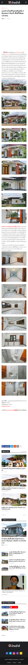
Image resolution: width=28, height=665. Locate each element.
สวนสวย (14, 662)
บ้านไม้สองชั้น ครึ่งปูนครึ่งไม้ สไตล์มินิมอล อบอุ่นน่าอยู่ (14, 469)
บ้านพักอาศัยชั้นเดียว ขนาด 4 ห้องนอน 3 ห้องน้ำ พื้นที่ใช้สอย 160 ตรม (17, 567)
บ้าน (7, 8)
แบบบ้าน (8, 54)
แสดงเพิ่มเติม (23, 451)
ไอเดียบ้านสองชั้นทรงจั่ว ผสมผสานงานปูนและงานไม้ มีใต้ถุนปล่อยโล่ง (13, 488)
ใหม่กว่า (4, 515)
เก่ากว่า (24, 515)
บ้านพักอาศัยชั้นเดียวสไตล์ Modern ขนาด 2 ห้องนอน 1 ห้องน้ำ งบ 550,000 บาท (14, 541)
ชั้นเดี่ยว (8, 406)
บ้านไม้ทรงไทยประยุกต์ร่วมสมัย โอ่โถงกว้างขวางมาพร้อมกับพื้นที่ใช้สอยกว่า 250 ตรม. (17, 628)
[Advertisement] (14, 35)
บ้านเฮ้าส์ (21, 659)
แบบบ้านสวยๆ (18, 52)
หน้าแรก (3, 8)
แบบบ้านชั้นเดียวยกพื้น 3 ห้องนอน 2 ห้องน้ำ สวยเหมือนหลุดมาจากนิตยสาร (17, 553)
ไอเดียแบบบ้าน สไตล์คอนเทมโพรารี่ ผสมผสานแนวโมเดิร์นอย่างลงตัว (14, 508)
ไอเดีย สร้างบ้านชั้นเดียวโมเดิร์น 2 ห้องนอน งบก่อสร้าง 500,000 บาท (17, 560)
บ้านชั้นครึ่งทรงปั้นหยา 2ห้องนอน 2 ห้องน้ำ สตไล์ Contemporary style (17, 620)
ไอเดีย (19, 662)
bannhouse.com (9, 410)
